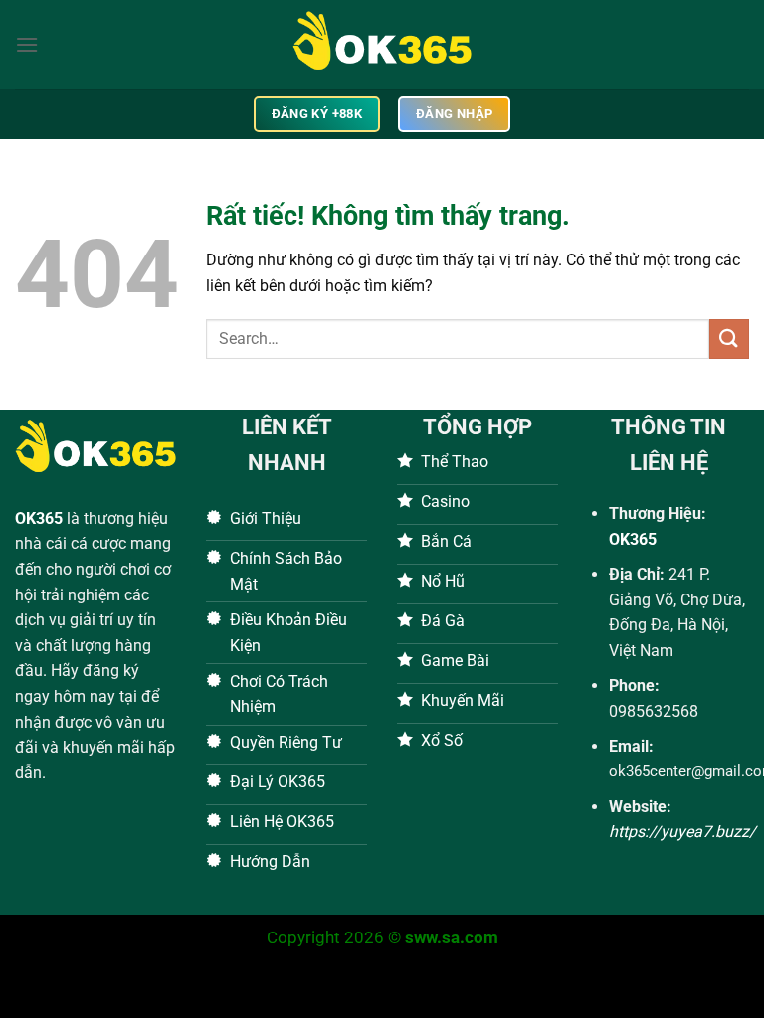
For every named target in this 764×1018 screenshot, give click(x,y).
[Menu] (27, 44)
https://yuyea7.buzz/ (682, 831)
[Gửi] (729, 338)
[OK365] (382, 44)
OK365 (39, 518)
